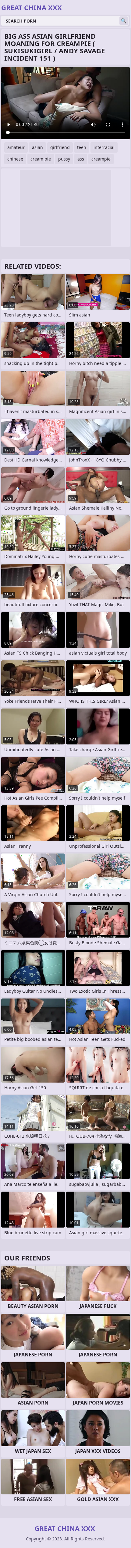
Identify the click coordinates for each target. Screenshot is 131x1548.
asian (37, 147)
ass (80, 159)
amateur (16, 147)
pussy (64, 159)
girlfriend (60, 147)
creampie (101, 159)
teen (81, 147)
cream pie (40, 159)
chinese (15, 159)
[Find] (123, 20)
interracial (104, 147)
